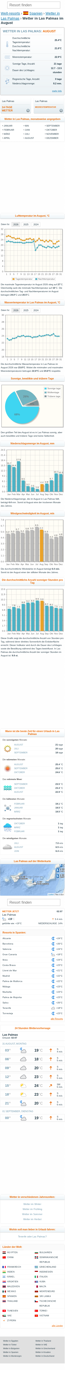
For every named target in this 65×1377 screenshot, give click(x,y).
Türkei (43, 1311)
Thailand (12, 1301)
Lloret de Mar (10, 970)
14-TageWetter (7, 109)
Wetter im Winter (32, 1204)
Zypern (11, 1320)
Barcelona (8, 943)
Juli (27, 134)
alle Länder (57, 1325)
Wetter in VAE (41, 1345)
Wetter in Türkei (9, 1345)
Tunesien (12, 1311)
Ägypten (12, 1252)
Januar (8, 125)
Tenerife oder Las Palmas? (32, 1236)
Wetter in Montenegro (12, 1356)
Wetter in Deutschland (44, 1356)
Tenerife (7, 1008)
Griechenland (47, 1267)
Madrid (6, 976)
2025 (25, 224)
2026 (15, 224)
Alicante (7, 938)
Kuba (42, 1281)
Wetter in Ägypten (10, 1341)
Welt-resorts (10, 13)
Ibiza (5, 959)
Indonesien (46, 1272)
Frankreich (14, 1267)
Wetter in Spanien (10, 1352)
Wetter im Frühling (32, 1209)
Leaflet (51, 894)
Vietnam (44, 1315)
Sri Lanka (45, 1296)
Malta (42, 1286)
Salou (5, 1002)
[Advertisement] (32, 177)
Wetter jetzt (10, 911)
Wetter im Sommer (32, 1214)
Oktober (51, 130)
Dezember (52, 138)
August (29, 138)
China (10, 1257)
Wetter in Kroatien (43, 1352)
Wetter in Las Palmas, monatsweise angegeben (32, 119)
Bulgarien (46, 1252)
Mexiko (11, 1291)
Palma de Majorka (12, 997)
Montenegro (47, 1291)
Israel (11, 1277)
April (7, 138)
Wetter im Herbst (32, 1219)
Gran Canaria (10, 954)
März (7, 134)
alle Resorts (57, 1018)
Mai (27, 125)
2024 (35, 224)
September (53, 125)
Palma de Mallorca (12, 981)
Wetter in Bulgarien (11, 1348)
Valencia (7, 949)
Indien (10, 1272)
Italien (43, 1277)
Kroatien (12, 1281)
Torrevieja (8, 1013)
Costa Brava (9, 965)
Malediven (13, 1286)
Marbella (7, 992)
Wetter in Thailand (43, 1341)
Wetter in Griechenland (45, 1348)
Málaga (6, 986)
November (52, 134)
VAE (9, 1315)
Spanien (35, 13)
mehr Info (57, 91)
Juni (27, 130)
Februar (9, 130)
